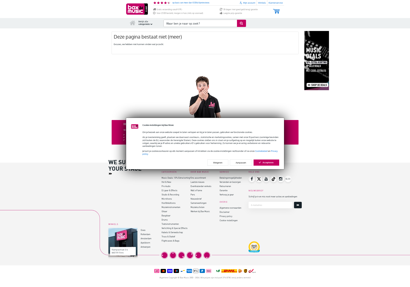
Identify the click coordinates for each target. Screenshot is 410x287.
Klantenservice (276, 2)
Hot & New (166, 182)
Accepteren (268, 162)
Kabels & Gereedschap (172, 232)
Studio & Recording (170, 194)
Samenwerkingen (199, 202)
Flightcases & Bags (170, 240)
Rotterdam (145, 234)
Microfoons (167, 198)
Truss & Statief (168, 236)
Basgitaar (166, 215)
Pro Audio (166, 186)
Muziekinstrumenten (171, 207)
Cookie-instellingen (229, 220)
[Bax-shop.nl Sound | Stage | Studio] (137, 9)
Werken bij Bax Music (200, 211)
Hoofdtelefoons (169, 202)
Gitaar (164, 211)
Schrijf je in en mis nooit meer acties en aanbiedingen (273, 196)
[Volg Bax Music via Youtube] (266, 179)
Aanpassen (241, 162)
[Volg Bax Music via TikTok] (273, 179)
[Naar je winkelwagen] (276, 10)
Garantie (223, 190)
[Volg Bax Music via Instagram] (281, 179)
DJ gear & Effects (169, 190)
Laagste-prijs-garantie (232, 13)
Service (224, 172)
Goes (143, 230)
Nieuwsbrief (196, 198)
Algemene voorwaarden (230, 207)
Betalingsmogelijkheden (231, 177)
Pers (193, 194)
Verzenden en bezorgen (230, 182)
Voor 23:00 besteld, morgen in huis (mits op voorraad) (180, 13)
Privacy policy (226, 216)
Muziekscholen (197, 207)
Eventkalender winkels (201, 186)
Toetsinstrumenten (170, 223)
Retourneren (225, 186)
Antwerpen (145, 246)
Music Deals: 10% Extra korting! (176, 177)
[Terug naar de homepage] (132, 23)
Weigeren (217, 162)
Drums (165, 219)
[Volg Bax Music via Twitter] (259, 179)
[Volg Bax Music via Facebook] (252, 179)
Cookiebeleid (261, 151)
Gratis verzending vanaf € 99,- (170, 9)
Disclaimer (225, 212)
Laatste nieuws (197, 182)
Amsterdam (146, 238)
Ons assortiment (198, 177)
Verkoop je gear (227, 194)
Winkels (262, 2)
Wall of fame (196, 190)
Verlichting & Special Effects (175, 228)
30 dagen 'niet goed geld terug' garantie (240, 9)
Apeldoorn (145, 242)
